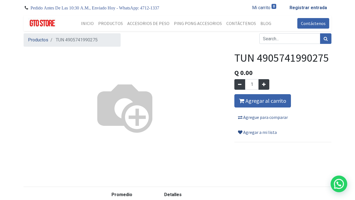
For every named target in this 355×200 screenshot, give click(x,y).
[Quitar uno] (239, 84)
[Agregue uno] (263, 84)
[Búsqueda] (325, 38)
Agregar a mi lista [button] (259, 132)
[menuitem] (87, 23)
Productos (38, 39)
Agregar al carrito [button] (265, 100)
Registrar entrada (308, 7)
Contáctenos (313, 23)
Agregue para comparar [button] (265, 117)
